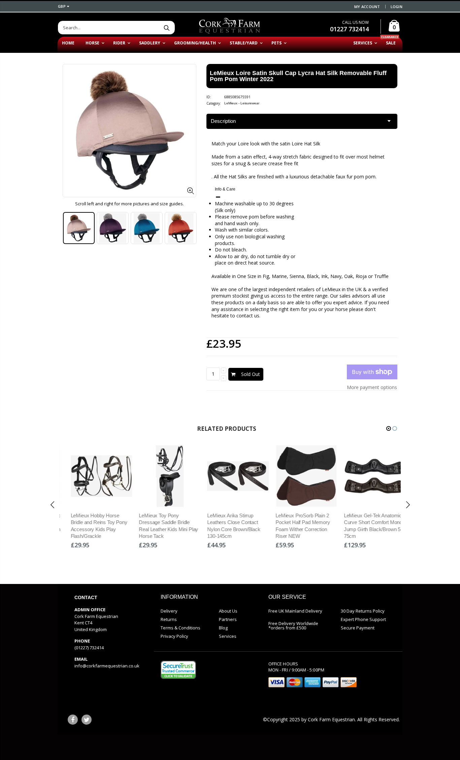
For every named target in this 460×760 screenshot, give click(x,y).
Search (166, 27)
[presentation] (69, 228)
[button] (389, 428)
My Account (367, 6)
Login (396, 6)
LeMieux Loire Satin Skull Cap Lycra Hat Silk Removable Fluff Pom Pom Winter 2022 (298, 76)
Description (223, 121)
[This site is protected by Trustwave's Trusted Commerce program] (178, 670)
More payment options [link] (372, 387)
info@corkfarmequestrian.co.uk (106, 666)
